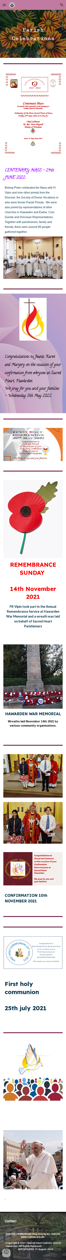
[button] (4, 5)
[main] (33, 34)
